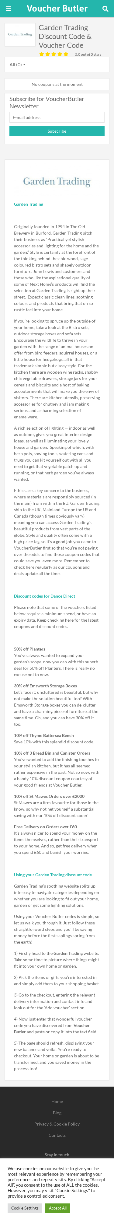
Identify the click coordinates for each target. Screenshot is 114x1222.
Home (57, 1101)
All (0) (15, 64)
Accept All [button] (58, 1208)
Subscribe (57, 131)
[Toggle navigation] (8, 8)
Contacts (57, 1135)
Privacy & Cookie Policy (57, 1123)
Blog (57, 1112)
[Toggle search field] (105, 8)
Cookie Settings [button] (25, 1208)
